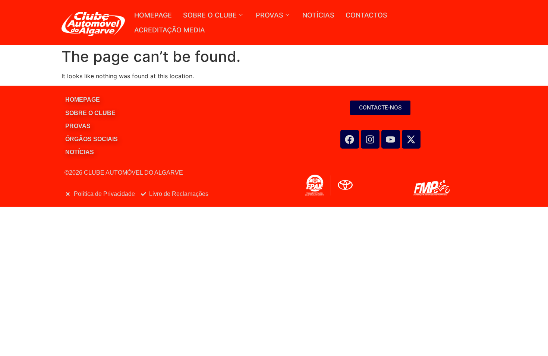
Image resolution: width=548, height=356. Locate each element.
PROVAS (269, 15)
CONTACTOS (366, 15)
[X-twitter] (411, 139)
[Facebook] (349, 139)
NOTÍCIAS (318, 15)
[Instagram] (370, 139)
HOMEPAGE (153, 15)
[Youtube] (390, 139)
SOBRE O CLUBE (210, 15)
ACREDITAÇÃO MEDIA (169, 30)
